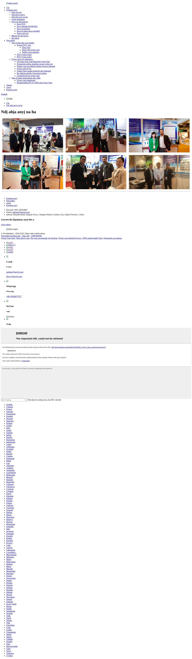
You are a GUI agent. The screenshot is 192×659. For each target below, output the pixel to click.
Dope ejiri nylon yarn (31, 50)
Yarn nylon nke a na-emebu (22, 43)
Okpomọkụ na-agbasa (112, 238)
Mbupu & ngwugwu (19, 36)
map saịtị (25, 236)
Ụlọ (7, 8)
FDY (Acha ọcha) (24, 54)
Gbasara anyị (11, 10)
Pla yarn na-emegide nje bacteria (44, 238)
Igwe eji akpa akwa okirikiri (28, 31)
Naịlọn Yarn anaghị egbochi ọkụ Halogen (34, 71)
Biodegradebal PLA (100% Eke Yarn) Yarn (34, 83)
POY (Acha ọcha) (24, 57)
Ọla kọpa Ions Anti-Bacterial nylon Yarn (33, 62)
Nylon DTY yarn (24, 45)
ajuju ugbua (6, 224)
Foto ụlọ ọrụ (16, 12)
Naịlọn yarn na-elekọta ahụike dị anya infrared (36, 66)
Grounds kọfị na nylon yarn (28, 76)
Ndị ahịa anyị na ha (19, 17)
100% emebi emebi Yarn (92, 238)
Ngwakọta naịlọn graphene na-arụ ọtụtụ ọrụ (35, 64)
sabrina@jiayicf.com (21, 212)
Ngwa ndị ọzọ (22, 33)
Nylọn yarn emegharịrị (26, 80)
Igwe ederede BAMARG (27, 26)
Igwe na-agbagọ (23, 29)
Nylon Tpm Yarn (8, 238)
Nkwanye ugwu (18, 15)
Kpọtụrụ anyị (11, 90)
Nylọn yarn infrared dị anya (69, 238)
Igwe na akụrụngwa (19, 22)
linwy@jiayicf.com (14, 276)
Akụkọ (9, 85)
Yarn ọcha (26, 47)
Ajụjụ (8, 87)
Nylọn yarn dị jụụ (24, 69)
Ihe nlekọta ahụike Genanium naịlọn (32, 73)
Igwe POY (21, 24)
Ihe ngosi (15, 38)
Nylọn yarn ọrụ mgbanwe (22, 59)
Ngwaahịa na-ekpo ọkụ (10, 236)
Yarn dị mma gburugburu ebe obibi (25, 78)
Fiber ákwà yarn (23, 238)
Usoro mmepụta (18, 19)
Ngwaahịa (10, 40)
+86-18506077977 (14, 296)
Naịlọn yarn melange (30, 52)
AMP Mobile (36, 236)
